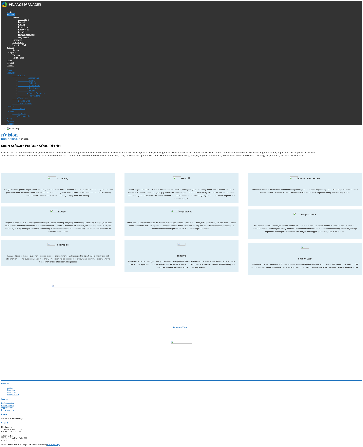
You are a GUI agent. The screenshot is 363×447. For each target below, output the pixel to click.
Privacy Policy (53, 445)
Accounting (23, 19)
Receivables (23, 29)
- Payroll (26, 90)
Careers (10, 65)
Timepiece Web (19, 45)
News (9, 60)
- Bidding (27, 83)
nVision (15, 17)
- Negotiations (29, 96)
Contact (10, 63)
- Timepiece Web (22, 103)
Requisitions (23, 27)
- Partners (19, 113)
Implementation (7, 403)
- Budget (26, 80)
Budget (21, 22)
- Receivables (28, 88)
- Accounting (28, 78)
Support (16, 50)
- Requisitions (29, 85)
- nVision (18, 75)
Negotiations (23, 37)
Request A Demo (180, 327)
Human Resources (26, 35)
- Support (18, 108)
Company (11, 52)
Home (9, 12)
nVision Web (18, 42)
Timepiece (17, 40)
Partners (16, 55)
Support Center (7, 408)
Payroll (21, 32)
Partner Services (7, 405)
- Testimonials (20, 116)
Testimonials (18, 58)
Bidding (21, 24)
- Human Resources (31, 93)
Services (10, 47)
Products (11, 14)
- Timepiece (20, 98)
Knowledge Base (7, 410)
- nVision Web (21, 101)
